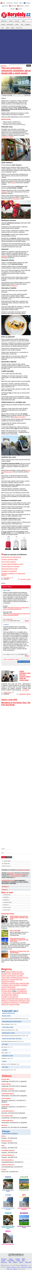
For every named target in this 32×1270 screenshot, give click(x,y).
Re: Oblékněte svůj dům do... (8, 1150)
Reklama (14, 1267)
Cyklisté (17, 21)
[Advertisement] (16, 46)
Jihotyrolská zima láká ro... (7, 1160)
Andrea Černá (7, 692)
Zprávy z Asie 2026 (9, 699)
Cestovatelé (10, 24)
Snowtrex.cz (5, 886)
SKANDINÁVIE (12, 1000)
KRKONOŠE (15, 973)
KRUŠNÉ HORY (6, 973)
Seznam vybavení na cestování (10, 566)
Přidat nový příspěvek (23, 661)
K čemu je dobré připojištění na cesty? (12, 564)
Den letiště (4, 1050)
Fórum (6, 1131)
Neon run (3, 1136)
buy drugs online (5, 1079)
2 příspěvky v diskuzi (25, 579)
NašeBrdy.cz (6, 899)
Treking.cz (5, 889)
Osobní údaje (24, 1267)
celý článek (25, 690)
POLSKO (27, 999)
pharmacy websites (6, 1084)
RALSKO (20, 972)
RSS (11, 1269)
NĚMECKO (4, 1000)
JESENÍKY (17, 985)
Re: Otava (3, 1169)
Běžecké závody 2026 (6, 1140)
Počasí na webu (7, 907)
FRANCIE (24, 993)
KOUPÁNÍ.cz (6, 897)
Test (2, 27)
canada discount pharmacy (7, 1093)
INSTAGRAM (13, 5)
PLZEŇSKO (24, 985)
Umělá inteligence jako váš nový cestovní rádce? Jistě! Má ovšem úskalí (25, 676)
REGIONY (16, 3)
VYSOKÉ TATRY (9, 3)
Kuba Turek (10, 619)
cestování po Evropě (23, 870)
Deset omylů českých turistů (9, 568)
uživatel (3, 848)
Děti (22, 24)
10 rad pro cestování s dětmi (9, 559)
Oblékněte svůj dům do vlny (7, 1164)
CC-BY (2, 1265)
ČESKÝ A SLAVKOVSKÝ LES (10, 975)
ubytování (11, 873)
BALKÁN (11, 1004)
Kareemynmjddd (5, 1104)
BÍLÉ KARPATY (21, 989)
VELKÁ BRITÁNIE (6, 995)
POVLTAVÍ (25, 977)
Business (27, 24)
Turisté (3, 24)
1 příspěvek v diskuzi (25, 694)
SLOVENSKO (5, 1002)
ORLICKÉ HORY (24, 983)
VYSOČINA (4, 985)
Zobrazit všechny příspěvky (10, 1133)
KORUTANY (5, 1004)
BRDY (21, 975)
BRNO (10, 991)
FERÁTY (21, 3)
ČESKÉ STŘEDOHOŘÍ (8, 987)
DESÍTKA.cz (6, 904)
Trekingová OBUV (7, 902)
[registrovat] (9, 857)
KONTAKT (27, 5)
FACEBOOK (27, 3)
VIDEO (3, 3)
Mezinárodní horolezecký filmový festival (11, 1021)
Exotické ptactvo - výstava (8, 1032)
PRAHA (22, 973)
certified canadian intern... (7, 1120)
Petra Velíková (7, 577)
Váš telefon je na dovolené (9, 571)
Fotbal (2, 1145)
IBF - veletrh (5, 1044)
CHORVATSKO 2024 (8, 880)
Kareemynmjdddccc (6, 1098)
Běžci (23, 21)
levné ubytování (15, 876)
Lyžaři (16, 24)
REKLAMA (12, 8)
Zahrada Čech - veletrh (7, 1055)
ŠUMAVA (14, 972)
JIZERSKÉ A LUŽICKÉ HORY (10, 983)
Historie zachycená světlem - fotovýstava (12, 1038)
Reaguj (27, 620)
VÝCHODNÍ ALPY (21, 991)
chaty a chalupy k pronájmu (19, 874)
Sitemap (15, 1269)
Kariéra (18, 1267)
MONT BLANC (19, 999)
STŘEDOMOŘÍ (16, 993)
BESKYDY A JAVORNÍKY (9, 989)
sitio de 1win (4, 1125)
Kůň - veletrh (5, 1067)
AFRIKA (17, 1004)
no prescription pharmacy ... (8, 1111)
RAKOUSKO (21, 1000)
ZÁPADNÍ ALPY (14, 1002)
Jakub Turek (24, 1265)
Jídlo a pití (19, 27)
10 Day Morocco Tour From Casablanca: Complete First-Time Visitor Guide (19, 940)
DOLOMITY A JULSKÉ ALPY (9, 997)
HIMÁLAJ (15, 995)
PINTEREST (21, 5)
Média (7, 27)
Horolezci (4, 21)
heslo (2, 852)
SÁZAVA (8, 972)
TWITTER (6, 5)
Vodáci (11, 21)
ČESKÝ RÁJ (19, 979)
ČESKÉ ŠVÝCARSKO (8, 981)
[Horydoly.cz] (16, 15)
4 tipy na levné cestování (8, 561)
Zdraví (12, 27)
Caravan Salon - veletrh (7, 1027)
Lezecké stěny (6, 909)
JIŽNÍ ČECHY (5, 979)
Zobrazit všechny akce (8, 1013)
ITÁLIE (28, 1000)
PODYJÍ (11, 985)
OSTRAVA (4, 991)
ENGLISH (20, 8)
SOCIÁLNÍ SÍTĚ (6, 894)
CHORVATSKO (24, 1002)
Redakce (9, 1267)
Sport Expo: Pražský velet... (7, 1155)
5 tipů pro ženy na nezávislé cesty (11, 557)
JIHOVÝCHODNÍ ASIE (8, 999)
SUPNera (4, 1061)
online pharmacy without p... (7, 1088)
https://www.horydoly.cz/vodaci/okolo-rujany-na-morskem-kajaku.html (16, 608)
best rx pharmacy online (7, 1115)
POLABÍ (12, 979)
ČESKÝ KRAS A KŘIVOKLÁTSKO (11, 977)
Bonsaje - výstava (6, 1015)
